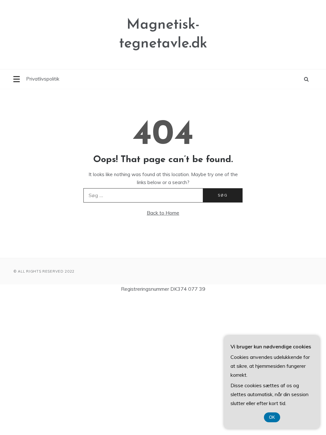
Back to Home (163, 213)
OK (272, 417)
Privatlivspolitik (42, 79)
